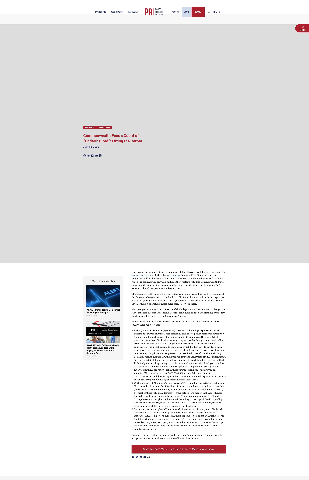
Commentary (90, 127)
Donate (198, 12)
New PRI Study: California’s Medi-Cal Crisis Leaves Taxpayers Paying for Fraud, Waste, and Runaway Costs (102, 349)
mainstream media (142, 275)
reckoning (175, 275)
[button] (219, 12)
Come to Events (117, 12)
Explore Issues (100, 12)
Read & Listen (133, 12)
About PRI (175, 12)
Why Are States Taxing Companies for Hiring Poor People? (103, 311)
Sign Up (186, 12)
